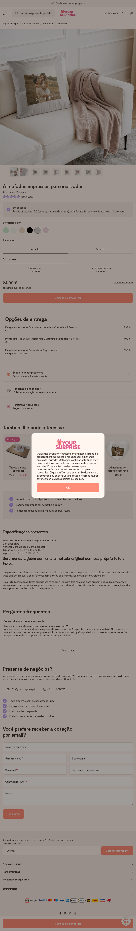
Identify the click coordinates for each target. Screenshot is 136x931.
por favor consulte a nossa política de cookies (68, 477)
